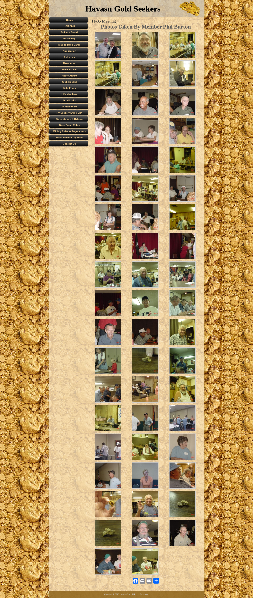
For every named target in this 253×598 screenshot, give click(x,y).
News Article (69, 69)
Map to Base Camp (69, 44)
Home (69, 20)
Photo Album (69, 75)
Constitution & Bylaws (69, 119)
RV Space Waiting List (69, 112)
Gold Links (69, 100)
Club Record (69, 81)
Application (69, 51)
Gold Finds (69, 88)
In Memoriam (69, 106)
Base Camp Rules (69, 125)
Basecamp (69, 38)
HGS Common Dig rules (69, 137)
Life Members (69, 94)
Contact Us (69, 143)
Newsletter (69, 63)
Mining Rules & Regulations (69, 131)
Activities (69, 57)
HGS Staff (69, 26)
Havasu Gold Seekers (123, 8)
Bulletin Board (69, 32)
